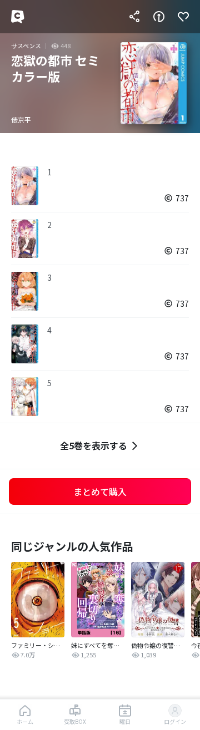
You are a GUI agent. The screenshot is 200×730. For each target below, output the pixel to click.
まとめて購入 (100, 491)
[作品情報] (159, 17)
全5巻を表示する (93, 445)
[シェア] (134, 17)
